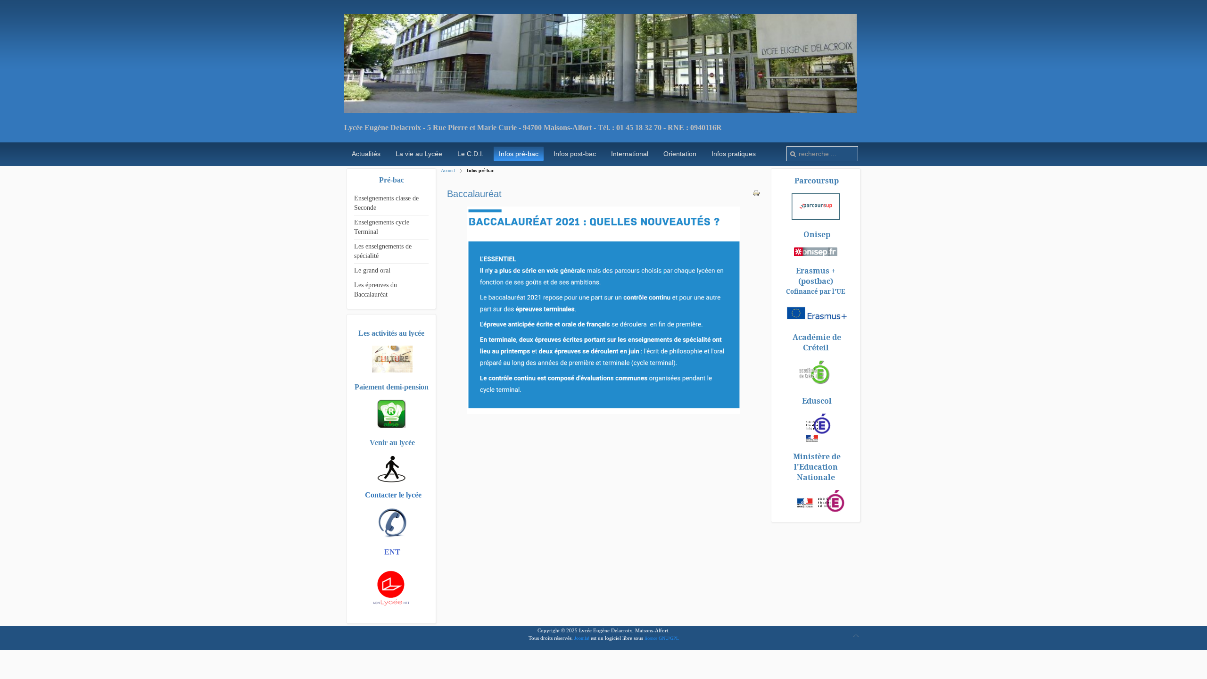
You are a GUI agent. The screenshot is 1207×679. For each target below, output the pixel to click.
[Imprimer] (756, 195)
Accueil (448, 170)
